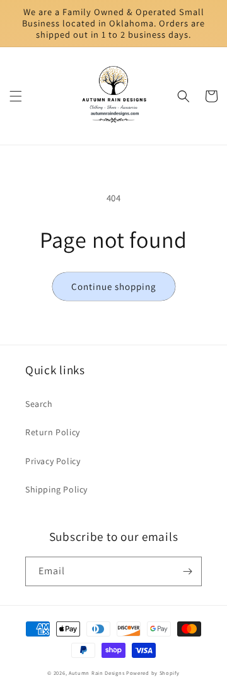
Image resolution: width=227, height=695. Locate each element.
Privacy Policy (52, 461)
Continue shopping (113, 286)
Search (39, 403)
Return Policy (52, 432)
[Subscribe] (187, 571)
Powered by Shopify (153, 672)
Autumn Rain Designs (97, 672)
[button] (16, 96)
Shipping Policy (56, 489)
